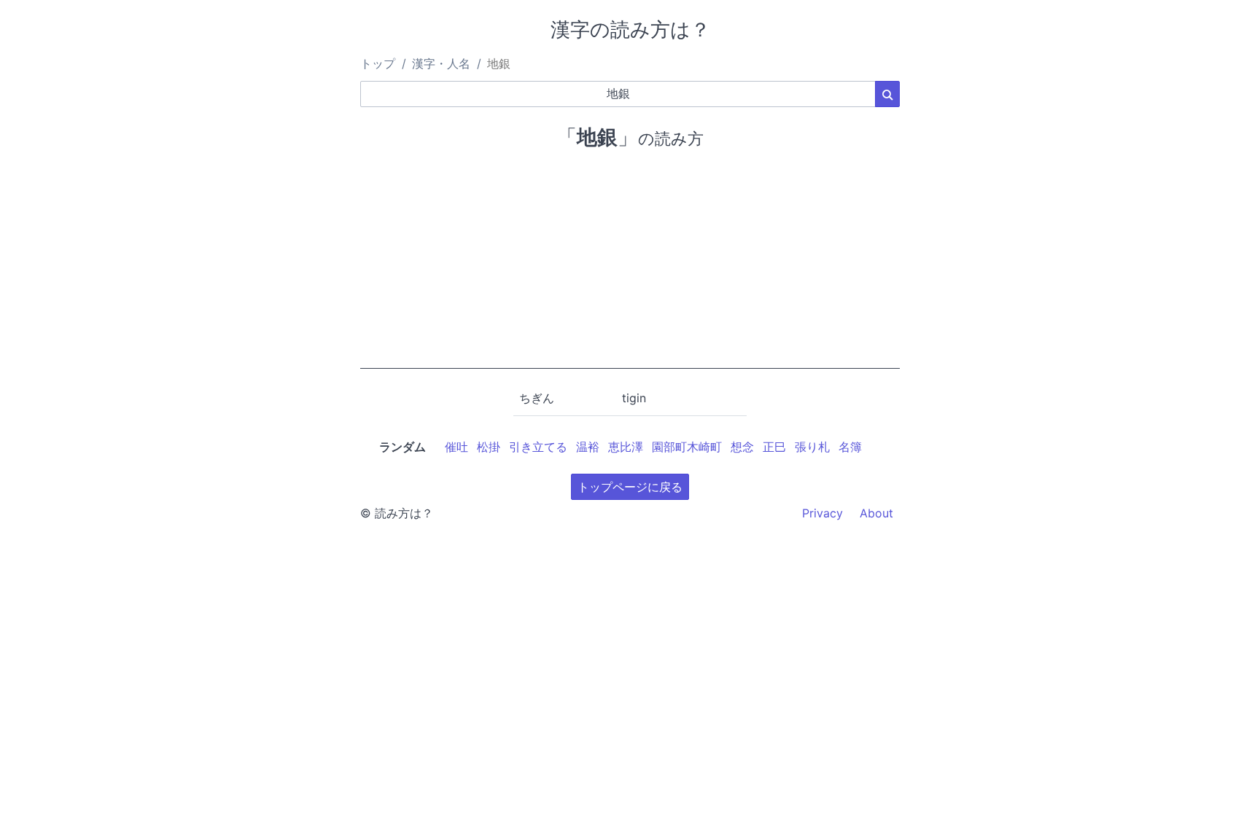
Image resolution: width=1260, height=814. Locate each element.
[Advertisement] (630, 267)
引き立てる (538, 446)
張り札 (812, 446)
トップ (377, 63)
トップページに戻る (630, 487)
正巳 (774, 446)
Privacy (822, 513)
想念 (742, 446)
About (876, 513)
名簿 (850, 446)
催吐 (456, 446)
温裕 (587, 446)
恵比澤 (625, 446)
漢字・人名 (441, 63)
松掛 (488, 446)
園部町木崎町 (687, 446)
